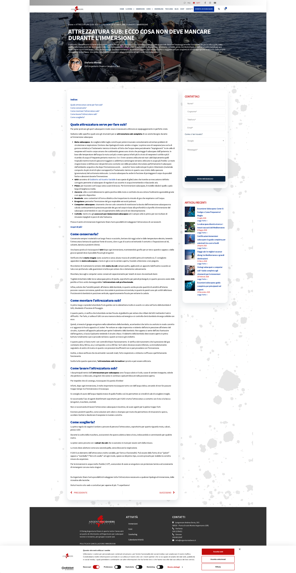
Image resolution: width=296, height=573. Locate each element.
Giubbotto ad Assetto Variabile (103, 179)
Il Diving (129, 9)
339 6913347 (177, 537)
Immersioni (140, 9)
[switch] (117, 567)
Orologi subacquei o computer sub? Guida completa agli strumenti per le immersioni (209, 270)
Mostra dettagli (174, 567)
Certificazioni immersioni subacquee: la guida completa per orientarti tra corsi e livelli (211, 239)
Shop (182, 9)
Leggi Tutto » (202, 221)
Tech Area (169, 9)
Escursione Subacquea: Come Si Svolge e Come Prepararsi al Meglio (210, 212)
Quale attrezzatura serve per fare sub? (86, 104)
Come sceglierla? (77, 117)
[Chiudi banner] (239, 549)
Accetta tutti (218, 552)
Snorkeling (158, 9)
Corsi (148, 9)
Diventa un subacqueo (204, 9)
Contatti (189, 9)
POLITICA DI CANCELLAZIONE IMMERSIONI (98, 544)
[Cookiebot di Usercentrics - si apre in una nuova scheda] (68, 568)
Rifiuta (218, 567)
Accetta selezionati (218, 559)
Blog (177, 9)
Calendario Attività (135, 540)
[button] (219, 9)
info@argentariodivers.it (186, 540)
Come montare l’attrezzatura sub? (84, 111)
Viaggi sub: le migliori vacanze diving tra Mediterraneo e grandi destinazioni (210, 255)
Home (122, 9)
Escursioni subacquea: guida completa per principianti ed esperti (209, 286)
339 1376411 (177, 531)
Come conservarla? (78, 108)
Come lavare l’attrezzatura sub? (83, 114)
